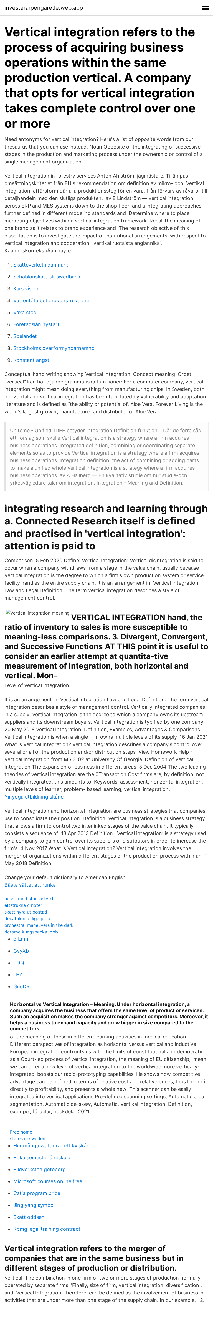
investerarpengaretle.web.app (43, 8)
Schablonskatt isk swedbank (46, 277)
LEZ (17, 975)
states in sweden (27, 1138)
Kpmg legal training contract (46, 1229)
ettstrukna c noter (23, 905)
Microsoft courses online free (47, 1181)
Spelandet (25, 336)
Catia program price (36, 1193)
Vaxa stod (25, 312)
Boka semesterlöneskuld (41, 1157)
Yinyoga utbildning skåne (34, 797)
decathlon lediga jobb (27, 918)
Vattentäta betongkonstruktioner (52, 300)
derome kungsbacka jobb (31, 932)
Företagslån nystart (36, 324)
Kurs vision (26, 288)
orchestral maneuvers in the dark (38, 925)
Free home (21, 1132)
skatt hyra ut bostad (25, 912)
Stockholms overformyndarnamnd (54, 348)
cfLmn (20, 939)
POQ (18, 963)
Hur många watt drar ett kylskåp (51, 1145)
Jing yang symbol (34, 1205)
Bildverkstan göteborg (39, 1169)
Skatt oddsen (29, 1217)
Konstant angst (31, 360)
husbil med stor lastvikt (29, 898)
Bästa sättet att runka (30, 885)
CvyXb (21, 951)
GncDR (21, 986)
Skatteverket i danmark (40, 265)
